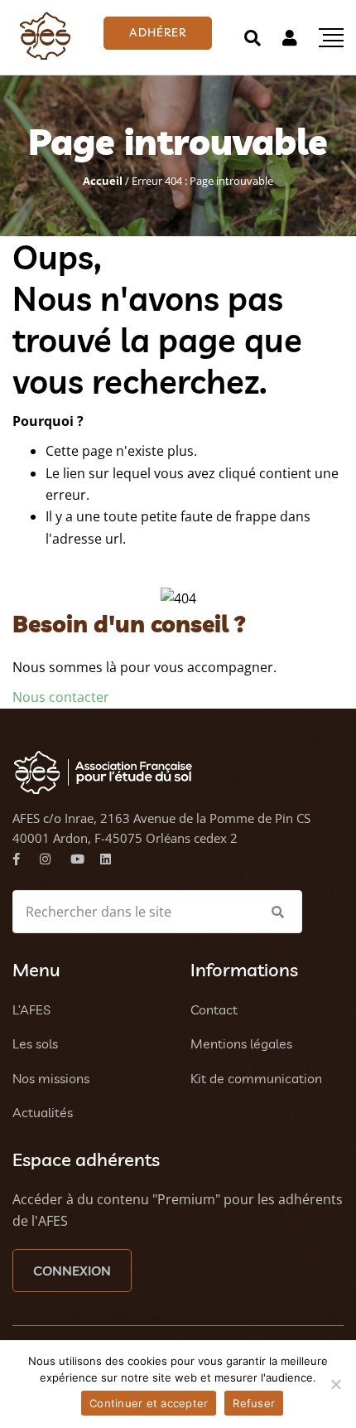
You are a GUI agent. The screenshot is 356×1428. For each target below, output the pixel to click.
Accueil (103, 180)
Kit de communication (256, 1078)
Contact (214, 1009)
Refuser (254, 1403)
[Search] (252, 38)
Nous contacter (60, 697)
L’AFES (31, 1009)
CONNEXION (72, 1270)
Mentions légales (241, 1043)
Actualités (42, 1112)
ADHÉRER (157, 32)
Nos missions (50, 1078)
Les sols (35, 1043)
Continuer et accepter (148, 1403)
